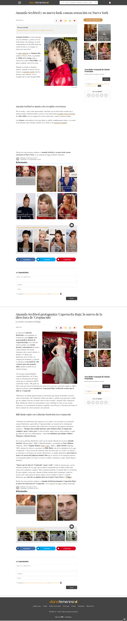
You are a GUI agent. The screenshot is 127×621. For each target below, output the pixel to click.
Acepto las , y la (39, 294)
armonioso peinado (60, 122)
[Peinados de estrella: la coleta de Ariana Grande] (67, 218)
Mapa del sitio (90, 606)
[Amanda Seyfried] (46, 191)
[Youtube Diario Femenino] (106, 95)
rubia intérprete (23, 53)
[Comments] (74, 21)
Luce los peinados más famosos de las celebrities (33, 227)
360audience (68, 617)
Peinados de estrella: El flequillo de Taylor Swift (45, 215)
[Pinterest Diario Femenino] (93, 95)
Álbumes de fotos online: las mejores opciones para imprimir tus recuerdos (90, 37)
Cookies (45, 606)
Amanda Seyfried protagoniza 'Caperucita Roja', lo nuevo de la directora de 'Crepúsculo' (24, 180)
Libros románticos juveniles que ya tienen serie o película (90, 55)
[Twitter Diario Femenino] (101, 95)
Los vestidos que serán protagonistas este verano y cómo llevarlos (104, 55)
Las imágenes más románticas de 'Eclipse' (30, 529)
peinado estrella (28, 72)
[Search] (96, 2)
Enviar (71, 298)
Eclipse (68, 477)
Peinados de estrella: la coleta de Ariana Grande (66, 215)
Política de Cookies (55, 294)
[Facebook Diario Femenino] (88, 95)
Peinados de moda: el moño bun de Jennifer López (25, 215)
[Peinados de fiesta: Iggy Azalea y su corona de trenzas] (67, 191)
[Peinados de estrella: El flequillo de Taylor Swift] (46, 218)
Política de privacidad (55, 606)
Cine (48, 155)
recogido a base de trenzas (66, 114)
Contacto (73, 606)
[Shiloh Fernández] (67, 520)
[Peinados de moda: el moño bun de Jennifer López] (26, 218)
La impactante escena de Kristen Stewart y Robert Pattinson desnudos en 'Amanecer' (24, 509)
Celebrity (41, 184)
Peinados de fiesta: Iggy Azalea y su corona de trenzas (66, 188)
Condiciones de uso (42, 294)
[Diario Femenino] (39, 3)
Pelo (61, 183)
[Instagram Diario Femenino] (97, 95)
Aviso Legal (66, 606)
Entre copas (45, 445)
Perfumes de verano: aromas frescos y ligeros (104, 38)
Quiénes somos (37, 606)
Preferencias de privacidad (30, 294)
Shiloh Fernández (64, 516)
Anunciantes (81, 606)
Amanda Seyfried (43, 187)
